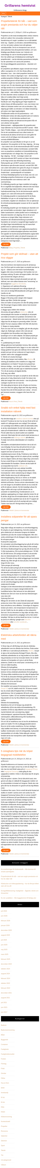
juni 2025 (4, 945)
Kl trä (3, 1097)
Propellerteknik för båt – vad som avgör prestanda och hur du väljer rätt (19, 25)
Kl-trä (3, 1102)
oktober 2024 (5, 969)
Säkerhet (4, 1136)
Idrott (2, 1088)
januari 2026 (5, 925)
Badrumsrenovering (8, 1030)
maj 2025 (4, 949)
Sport (3, 1145)
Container (4, 1044)
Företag (3, 1064)
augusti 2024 (5, 973)
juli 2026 (4, 911)
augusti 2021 (5, 998)
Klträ (2, 1107)
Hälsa (3, 1078)
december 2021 (6, 993)
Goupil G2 (4, 688)
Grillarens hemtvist (20, 5)
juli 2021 (4, 1002)
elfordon (30, 359)
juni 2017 (4, 1012)
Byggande (4, 1039)
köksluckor (24, 312)
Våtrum (3, 1165)
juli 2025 (4, 940)
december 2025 (6, 930)
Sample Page (35, 17)
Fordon (3, 1059)
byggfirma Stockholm (18, 284)
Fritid (2, 1068)
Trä (2, 1155)
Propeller (16, 248)
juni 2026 (4, 916)
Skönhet (4, 1141)
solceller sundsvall (20, 622)
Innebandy (4, 1092)
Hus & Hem (13, 401)
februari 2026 (5, 920)
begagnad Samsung (11, 771)
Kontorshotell (5, 1121)
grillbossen (33, 32)
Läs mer (6, 244)
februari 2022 (5, 988)
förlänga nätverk (19, 437)
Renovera (4, 1131)
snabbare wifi (22, 466)
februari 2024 (5, 978)
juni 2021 (4, 1007)
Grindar (3, 1073)
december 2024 (6, 964)
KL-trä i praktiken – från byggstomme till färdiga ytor (18, 898)
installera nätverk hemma (24, 419)
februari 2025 (5, 959)
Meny (3, 13)
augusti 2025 (5, 935)
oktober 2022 (5, 983)
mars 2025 (4, 954)
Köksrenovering (6, 1116)
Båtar (11, 248)
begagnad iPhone (31, 769)
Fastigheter (5, 1049)
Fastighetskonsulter (7, 1054)
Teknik (22, 248)
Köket (3, 1112)
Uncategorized (6, 1160)
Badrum (3, 1025)
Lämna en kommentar (21, 510)
